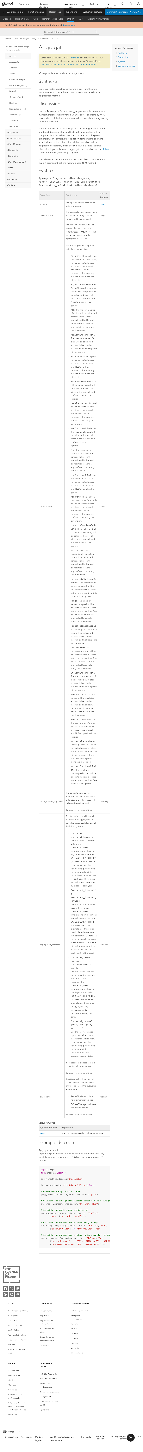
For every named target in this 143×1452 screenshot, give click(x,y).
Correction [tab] (13, 156)
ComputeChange (17, 79)
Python (70, 18)
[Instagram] (11, 1294)
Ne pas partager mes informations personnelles (125, 1437)
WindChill (13, 126)
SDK (81, 18)
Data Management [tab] (17, 162)
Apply (12, 73)
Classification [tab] (14, 144)
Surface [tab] (11, 185)
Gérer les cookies (100, 1437)
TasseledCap (15, 115)
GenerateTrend (16, 97)
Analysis (55, 38)
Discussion (123, 57)
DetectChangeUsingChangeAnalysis (20, 85)
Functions (44, 38)
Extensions (71, 12)
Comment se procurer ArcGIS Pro (124, 12)
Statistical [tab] (12, 179)
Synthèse (122, 53)
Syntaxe (121, 61)
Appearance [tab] (14, 132)
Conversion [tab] (13, 150)
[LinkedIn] (17, 1288)
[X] (11, 1288)
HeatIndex (13, 103)
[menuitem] (18, 1310)
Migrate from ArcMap (98, 18)
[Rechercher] (122, 4)
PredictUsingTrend (17, 109)
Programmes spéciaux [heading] (46, 1365)
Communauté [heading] (46, 1303)
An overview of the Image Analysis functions (17, 48)
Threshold (13, 121)
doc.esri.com (69, 25)
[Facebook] (5, 1288)
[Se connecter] (138, 4)
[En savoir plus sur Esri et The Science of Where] (11, 1275)
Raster (102, 204)
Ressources (55, 12)
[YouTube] (17, 1294)
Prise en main (22, 18)
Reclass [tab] (11, 173)
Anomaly (13, 68)
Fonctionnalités (36, 12)
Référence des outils (52, 18)
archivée (75, 57)
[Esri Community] (5, 1294)
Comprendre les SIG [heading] (80, 1303)
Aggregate (14, 62)
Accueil (7, 18)
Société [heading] (11, 1363)
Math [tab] (10, 167)
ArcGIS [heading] (11, 1303)
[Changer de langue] (130, 4)
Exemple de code (126, 66)
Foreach (12, 91)
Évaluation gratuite (92, 12)
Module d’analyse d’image (25, 38)
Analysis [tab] (12, 56)
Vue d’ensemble (15, 12)
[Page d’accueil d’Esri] (8, 4)
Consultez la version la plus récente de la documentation (68, 64)
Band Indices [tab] (14, 138)
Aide (35, 18)
